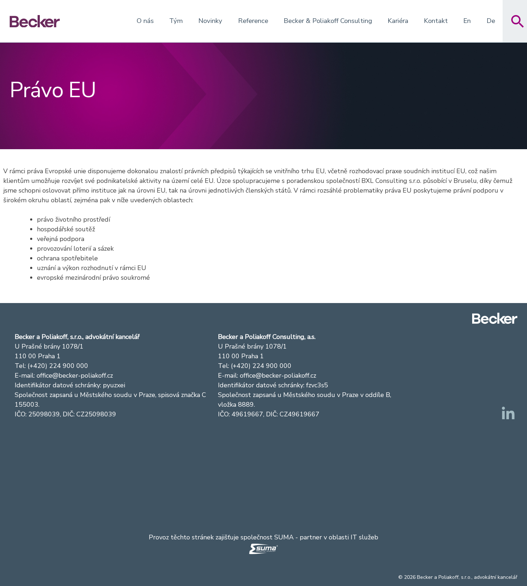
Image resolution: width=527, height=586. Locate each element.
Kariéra (398, 20)
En (467, 20)
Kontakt (436, 20)
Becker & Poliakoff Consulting (328, 20)
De (490, 20)
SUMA (284, 537)
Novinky (210, 20)
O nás (145, 20)
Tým (176, 20)
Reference (253, 20)
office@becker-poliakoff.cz (75, 375)
